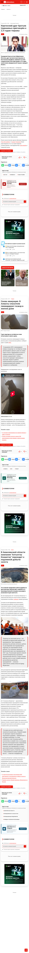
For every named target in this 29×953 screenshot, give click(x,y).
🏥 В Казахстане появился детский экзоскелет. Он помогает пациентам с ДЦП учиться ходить (15, 260)
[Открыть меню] (2, 2)
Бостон (5, 174)
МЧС (11, 468)
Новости (8, 9)
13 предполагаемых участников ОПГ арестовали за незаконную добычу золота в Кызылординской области (14, 776)
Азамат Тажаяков (16, 142)
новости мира (21, 174)
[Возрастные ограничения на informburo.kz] (21, 2)
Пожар (17, 468)
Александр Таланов (14, 23)
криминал (12, 174)
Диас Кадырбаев (5, 142)
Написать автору (23, 34)
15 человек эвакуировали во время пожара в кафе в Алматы (14, 433)
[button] (24, 5)
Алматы (5, 468)
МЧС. (10, 342)
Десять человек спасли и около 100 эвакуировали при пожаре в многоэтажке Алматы (13, 438)
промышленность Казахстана (11, 813)
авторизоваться (12, 198)
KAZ (27, 2)
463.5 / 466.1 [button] (7, 5)
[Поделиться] (26, 950)
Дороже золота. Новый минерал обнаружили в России (15, 780)
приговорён (23, 145)
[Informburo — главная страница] (9, 2)
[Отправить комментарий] (25, 201)
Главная (3, 9)
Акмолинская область (9, 810)
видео (13, 298)
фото (13, 549)
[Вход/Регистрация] (24, 2)
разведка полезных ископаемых (11, 819)
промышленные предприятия (11, 816)
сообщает (16, 599)
